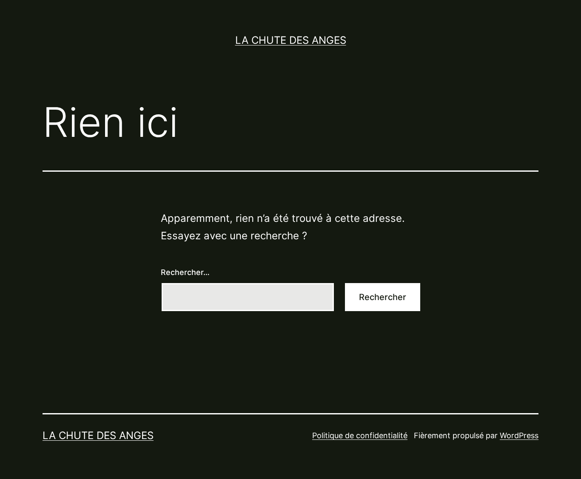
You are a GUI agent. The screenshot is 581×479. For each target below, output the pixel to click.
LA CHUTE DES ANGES (290, 40)
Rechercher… (185, 272)
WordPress (519, 435)
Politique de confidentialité (359, 435)
